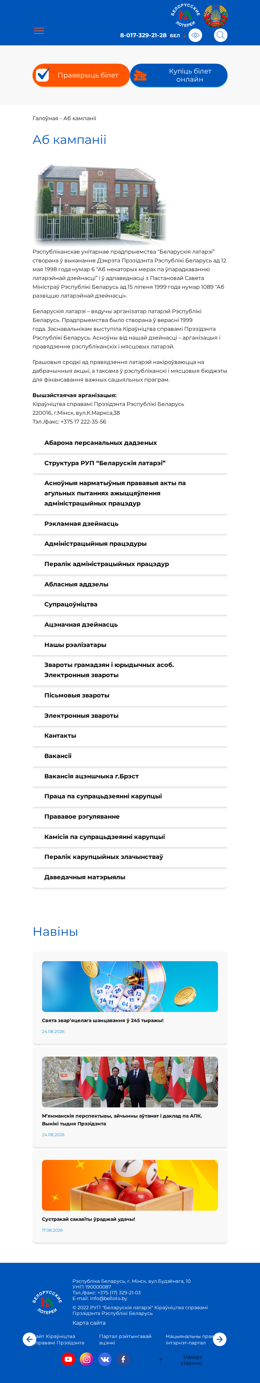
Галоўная (45, 118)
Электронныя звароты (81, 715)
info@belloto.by (108, 1298)
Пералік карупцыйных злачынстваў (103, 857)
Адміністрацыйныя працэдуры (95, 543)
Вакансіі (57, 756)
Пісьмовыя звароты (76, 695)
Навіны (55, 931)
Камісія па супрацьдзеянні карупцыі (104, 837)
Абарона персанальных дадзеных (100, 443)
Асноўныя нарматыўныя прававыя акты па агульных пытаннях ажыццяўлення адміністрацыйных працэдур (115, 493)
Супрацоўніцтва (71, 604)
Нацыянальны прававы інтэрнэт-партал (195, 1339)
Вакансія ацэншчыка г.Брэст (91, 776)
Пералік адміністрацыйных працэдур (106, 564)
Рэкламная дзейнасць (81, 523)
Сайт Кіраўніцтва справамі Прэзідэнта (58, 1339)
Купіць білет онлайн (190, 75)
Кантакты (60, 735)
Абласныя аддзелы (76, 584)
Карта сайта (89, 1323)
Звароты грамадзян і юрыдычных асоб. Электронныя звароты (109, 670)
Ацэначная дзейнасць (81, 624)
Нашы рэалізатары (75, 645)
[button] (29, 1339)
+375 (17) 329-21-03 (119, 1293)
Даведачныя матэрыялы (84, 877)
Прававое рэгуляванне (82, 816)
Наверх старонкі (191, 1360)
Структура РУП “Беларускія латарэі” (105, 463)
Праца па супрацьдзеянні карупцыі (103, 796)
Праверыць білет (88, 75)
